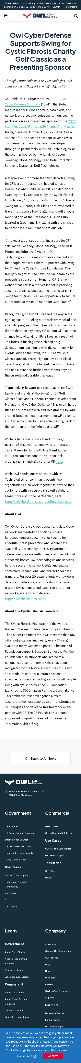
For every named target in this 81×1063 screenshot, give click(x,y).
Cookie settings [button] (27, 1056)
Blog (47, 964)
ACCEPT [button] (53, 1056)
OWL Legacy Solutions (57, 990)
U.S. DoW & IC (12, 906)
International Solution (17, 839)
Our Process (51, 957)
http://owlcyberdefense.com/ (25, 599)
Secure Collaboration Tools (19, 846)
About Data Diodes (15, 952)
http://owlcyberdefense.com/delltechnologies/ (38, 502)
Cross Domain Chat (15, 859)
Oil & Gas (50, 870)
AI (6, 899)
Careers (49, 984)
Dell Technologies (54, 855)
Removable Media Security (19, 852)
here (8, 456)
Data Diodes (11, 826)
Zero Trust (10, 893)
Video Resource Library (17, 976)
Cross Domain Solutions (58, 832)
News (48, 970)
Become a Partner (54, 1013)
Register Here (70, 6)
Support (49, 997)
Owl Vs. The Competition (18, 875)
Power (48, 877)
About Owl (50, 944)
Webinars (50, 977)
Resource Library (14, 970)
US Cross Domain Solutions (20, 832)
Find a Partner (52, 1019)
